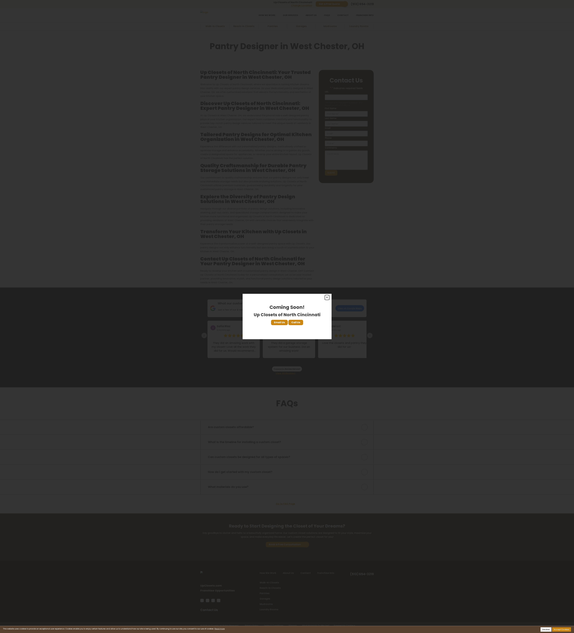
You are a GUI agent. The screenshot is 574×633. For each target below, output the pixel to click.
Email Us (279, 322)
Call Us (295, 322)
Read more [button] (220, 628)
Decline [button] (546, 629)
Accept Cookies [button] (561, 629)
